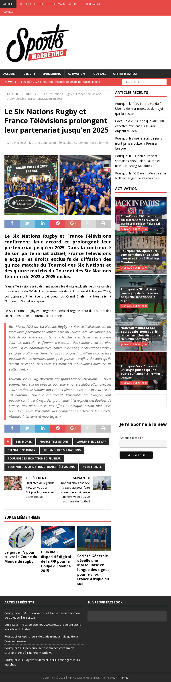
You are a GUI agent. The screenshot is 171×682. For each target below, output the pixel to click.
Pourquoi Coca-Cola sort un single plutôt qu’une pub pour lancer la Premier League (140, 372)
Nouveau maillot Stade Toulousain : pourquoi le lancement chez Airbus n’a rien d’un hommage (140, 333)
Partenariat (92, 4)
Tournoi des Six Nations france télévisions (41, 467)
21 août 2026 (132, 306)
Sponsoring (52, 74)
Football (99, 74)
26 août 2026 (132, 229)
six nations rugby (21, 450)
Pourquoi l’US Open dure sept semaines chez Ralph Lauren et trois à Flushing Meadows (137, 161)
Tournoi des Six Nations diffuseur (34, 458)
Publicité (29, 74)
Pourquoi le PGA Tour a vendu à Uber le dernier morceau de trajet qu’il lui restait (139, 108)
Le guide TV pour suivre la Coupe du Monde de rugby (20, 557)
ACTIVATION (126, 188)
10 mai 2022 (18, 143)
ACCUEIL (8, 4)
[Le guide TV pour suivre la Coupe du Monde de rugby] (21, 537)
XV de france (92, 467)
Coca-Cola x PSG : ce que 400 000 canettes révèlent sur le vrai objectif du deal (139, 126)
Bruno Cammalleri (44, 143)
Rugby (67, 143)
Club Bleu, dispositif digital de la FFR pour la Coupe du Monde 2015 (56, 561)
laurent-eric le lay (91, 441)
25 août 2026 (132, 267)
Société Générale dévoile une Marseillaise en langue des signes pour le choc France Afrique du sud (93, 569)
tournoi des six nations (62, 450)
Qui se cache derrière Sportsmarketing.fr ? (48, 4)
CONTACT (9, 11)
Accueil (9, 74)
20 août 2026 (132, 344)
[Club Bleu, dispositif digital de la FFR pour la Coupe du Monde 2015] (58, 537)
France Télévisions (54, 441)
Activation (76, 74)
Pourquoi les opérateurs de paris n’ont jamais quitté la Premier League (138, 143)
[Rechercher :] (144, 81)
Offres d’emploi (125, 74)
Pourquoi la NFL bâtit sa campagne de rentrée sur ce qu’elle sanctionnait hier (140, 295)
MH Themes (120, 678)
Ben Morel (24, 441)
